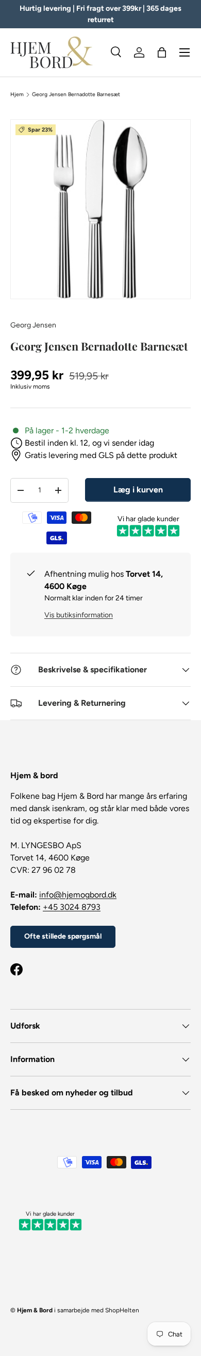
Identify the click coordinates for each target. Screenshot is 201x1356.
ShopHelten (122, 1310)
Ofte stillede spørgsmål (63, 936)
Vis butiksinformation (78, 615)
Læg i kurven (138, 489)
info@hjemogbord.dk (77, 895)
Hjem (17, 94)
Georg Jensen (33, 325)
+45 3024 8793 (71, 907)
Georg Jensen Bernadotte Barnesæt (76, 94)
